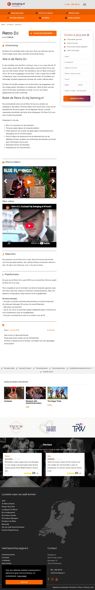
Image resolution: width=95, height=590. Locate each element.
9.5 (91, 368)
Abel (3, 501)
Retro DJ (18, 24)
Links (92, 587)
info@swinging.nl (58, 573)
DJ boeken (5, 557)
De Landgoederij (8, 512)
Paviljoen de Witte (9, 521)
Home (3, 24)
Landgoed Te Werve (9, 509)
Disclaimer (73, 587)
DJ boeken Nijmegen (10, 518)
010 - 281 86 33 (72, 4)
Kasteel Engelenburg (10, 530)
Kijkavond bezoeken (44, 33)
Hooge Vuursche (8, 506)
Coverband (6, 560)
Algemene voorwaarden (61, 587)
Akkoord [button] (24, 582)
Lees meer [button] (22, 576)
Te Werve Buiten (8, 504)
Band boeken (6, 563)
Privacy (80, 587)
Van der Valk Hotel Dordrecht (13, 527)
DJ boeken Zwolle (9, 515)
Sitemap (86, 587)
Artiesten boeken (8, 554)
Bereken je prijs (76, 98)
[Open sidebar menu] (84, 4)
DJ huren (10, 24)
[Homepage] (16, 4)
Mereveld (5, 524)
